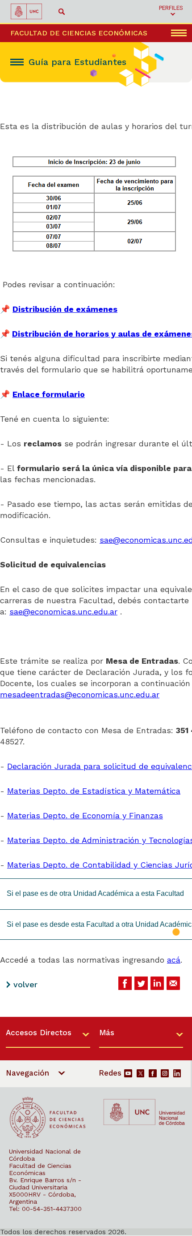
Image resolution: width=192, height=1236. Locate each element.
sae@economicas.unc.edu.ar (63, 611)
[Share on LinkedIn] (157, 983)
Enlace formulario (49, 394)
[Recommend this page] (173, 983)
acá (173, 959)
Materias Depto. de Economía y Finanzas (85, 815)
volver (25, 984)
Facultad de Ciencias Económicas (40, 1169)
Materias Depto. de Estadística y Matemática (93, 790)
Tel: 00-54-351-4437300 (45, 1208)
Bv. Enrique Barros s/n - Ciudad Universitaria (45, 1183)
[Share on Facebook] (125, 983)
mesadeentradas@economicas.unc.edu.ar (79, 694)
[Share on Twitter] (141, 983)
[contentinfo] (96, 1126)
